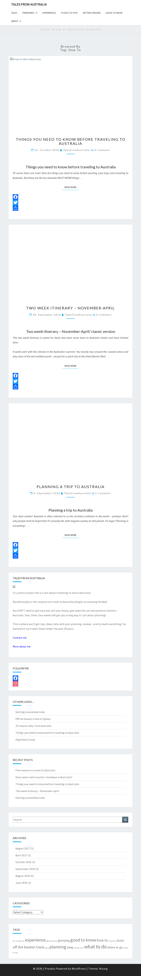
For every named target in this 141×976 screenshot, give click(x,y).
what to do (95, 946)
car (23, 941)
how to (102, 940)
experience (35, 940)
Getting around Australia (30, 712)
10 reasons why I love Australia (33, 725)
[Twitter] (70, 202)
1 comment (103, 493)
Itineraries (28, 12)
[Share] (70, 208)
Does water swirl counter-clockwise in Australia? (43, 777)
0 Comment (102, 149)
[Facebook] (70, 197)
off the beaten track (28, 947)
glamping (64, 940)
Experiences (49, 12)
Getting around (92, 12)
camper (19, 941)
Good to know (114, 12)
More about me (22, 646)
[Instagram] (70, 683)
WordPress (79, 968)
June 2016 (21, 882)
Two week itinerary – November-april (70, 308)
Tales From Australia (29, 4)
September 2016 (25, 869)
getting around (51, 941)
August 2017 (22, 848)
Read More (72, 187)
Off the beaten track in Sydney (33, 719)
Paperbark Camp (25, 739)
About (14, 21)
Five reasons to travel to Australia (35, 770)
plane (47, 948)
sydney (76, 948)
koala (120, 940)
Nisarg (103, 968)
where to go (115, 947)
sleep (70, 947)
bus (14, 941)
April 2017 (21, 855)
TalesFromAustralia (76, 149)
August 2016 (22, 876)
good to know (83, 940)
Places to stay (69, 12)
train (82, 948)
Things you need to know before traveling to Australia (70, 141)
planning (58, 947)
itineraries (112, 941)
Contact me (20, 637)
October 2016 (23, 862)
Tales (14, 12)
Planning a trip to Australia (71, 486)
